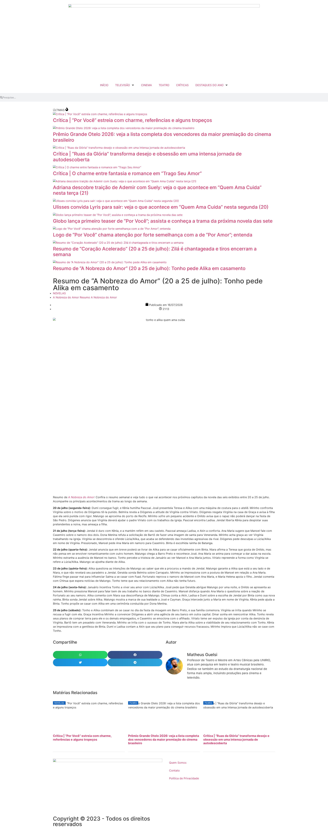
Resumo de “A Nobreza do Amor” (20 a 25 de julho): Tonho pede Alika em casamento (149, 268)
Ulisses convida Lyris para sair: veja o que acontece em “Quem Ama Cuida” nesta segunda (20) (161, 207)
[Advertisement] (155, 468)
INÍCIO (104, 85)
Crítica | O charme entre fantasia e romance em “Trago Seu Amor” (127, 173)
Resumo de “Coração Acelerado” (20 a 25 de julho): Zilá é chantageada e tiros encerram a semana (155, 251)
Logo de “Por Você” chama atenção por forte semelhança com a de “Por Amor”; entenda (152, 235)
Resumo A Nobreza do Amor (98, 297)
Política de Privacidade (184, 778)
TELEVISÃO (122, 85)
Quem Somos (177, 762)
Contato (174, 770)
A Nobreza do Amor (66, 297)
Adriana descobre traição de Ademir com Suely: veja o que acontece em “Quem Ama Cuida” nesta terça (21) (157, 190)
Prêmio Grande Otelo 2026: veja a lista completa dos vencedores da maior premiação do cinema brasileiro (162, 137)
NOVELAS (59, 293)
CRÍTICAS (182, 85)
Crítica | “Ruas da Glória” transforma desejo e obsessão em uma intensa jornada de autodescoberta (147, 156)
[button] (80, 655)
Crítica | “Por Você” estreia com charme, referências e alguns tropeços (132, 120)
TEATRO (164, 85)
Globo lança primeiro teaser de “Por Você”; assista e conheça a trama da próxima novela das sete (162, 221)
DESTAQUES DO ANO (209, 85)
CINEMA (146, 85)
